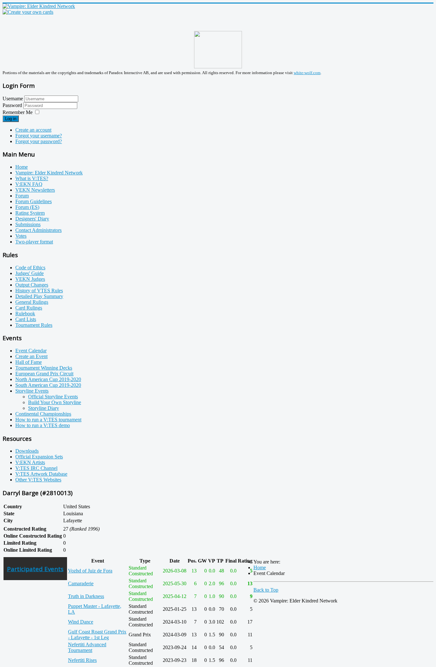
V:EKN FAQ (28, 184)
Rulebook (25, 313)
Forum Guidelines (33, 201)
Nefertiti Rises (82, 660)
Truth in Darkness (86, 596)
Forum (22, 195)
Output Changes (31, 285)
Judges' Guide (29, 273)
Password (13, 105)
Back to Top (265, 590)
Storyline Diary (43, 408)
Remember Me (18, 112)
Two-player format (34, 241)
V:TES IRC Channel (36, 468)
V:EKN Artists (30, 462)
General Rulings (31, 302)
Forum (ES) (27, 207)
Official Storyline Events (53, 396)
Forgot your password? (38, 141)
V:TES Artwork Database (41, 474)
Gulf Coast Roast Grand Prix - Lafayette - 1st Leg (97, 634)
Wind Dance (80, 622)
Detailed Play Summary (39, 296)
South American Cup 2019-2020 (48, 385)
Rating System (30, 213)
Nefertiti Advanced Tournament (87, 647)
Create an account (33, 130)
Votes (20, 236)
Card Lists (25, 319)
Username (13, 98)
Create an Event (31, 356)
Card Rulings (28, 307)
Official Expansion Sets (39, 456)
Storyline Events (32, 391)
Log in (10, 118)
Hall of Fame (28, 362)
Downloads (27, 451)
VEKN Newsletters (35, 190)
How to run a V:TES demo (42, 425)
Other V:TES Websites (38, 479)
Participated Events (35, 569)
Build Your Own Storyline (54, 402)
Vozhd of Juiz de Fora (90, 570)
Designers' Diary (32, 218)
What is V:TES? (31, 178)
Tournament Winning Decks (43, 368)
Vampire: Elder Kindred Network (49, 172)
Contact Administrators (38, 230)
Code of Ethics (30, 267)
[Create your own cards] (28, 12)
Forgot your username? (38, 135)
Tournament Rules (33, 325)
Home (21, 167)
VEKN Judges (30, 279)
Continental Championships (43, 414)
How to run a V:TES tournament (48, 419)
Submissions (28, 224)
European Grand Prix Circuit (44, 373)
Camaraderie (81, 583)
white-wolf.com (307, 72)
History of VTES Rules (39, 290)
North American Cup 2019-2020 (48, 379)
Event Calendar (31, 350)
